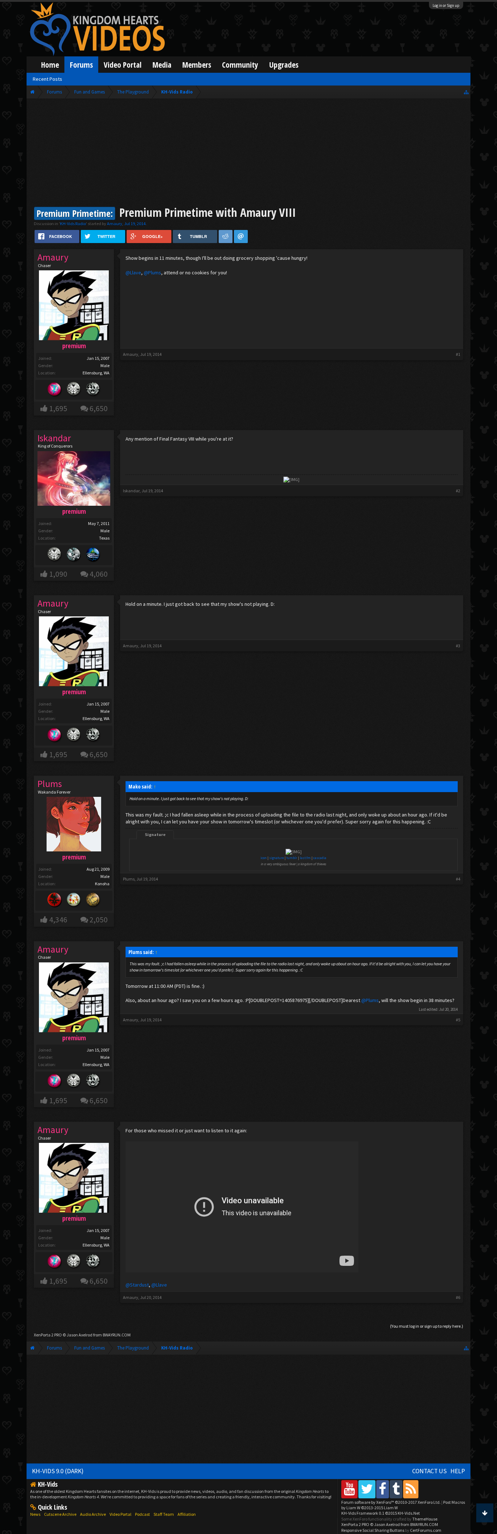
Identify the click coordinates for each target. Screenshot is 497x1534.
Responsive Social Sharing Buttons (372, 1530)
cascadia (319, 858)
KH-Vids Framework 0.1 (380, 1513)
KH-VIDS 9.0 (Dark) (58, 1471)
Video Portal (123, 64)
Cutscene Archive (60, 1514)
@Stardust (137, 1284)
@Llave (133, 272)
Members (196, 64)
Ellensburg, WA (96, 372)
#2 (458, 490)
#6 (458, 1297)
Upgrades (283, 64)
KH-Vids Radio (73, 223)
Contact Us (429, 1471)
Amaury (114, 223)
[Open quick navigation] (466, 92)
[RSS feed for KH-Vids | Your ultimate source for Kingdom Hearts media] (411, 1489)
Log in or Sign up (446, 5)
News (35, 1514)
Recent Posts (47, 79)
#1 (458, 354)
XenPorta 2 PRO (48, 1335)
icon (264, 858)
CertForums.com (425, 1530)
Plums (129, 879)
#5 (458, 1019)
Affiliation (187, 1514)
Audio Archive (93, 1514)
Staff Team (164, 1514)
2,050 (99, 920)
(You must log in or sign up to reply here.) (426, 1326)
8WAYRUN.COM (117, 1335)
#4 (458, 879)
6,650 (99, 408)
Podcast (142, 1514)
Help (457, 1471)
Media (161, 64)
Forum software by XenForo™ (391, 1502)
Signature (155, 834)
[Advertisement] (248, 153)
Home (50, 64)
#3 (458, 645)
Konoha (102, 883)
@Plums (152, 272)
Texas (104, 538)
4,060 (99, 574)
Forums (81, 64)
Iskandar (131, 490)
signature (276, 858)
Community (240, 64)
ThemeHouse (424, 1519)
